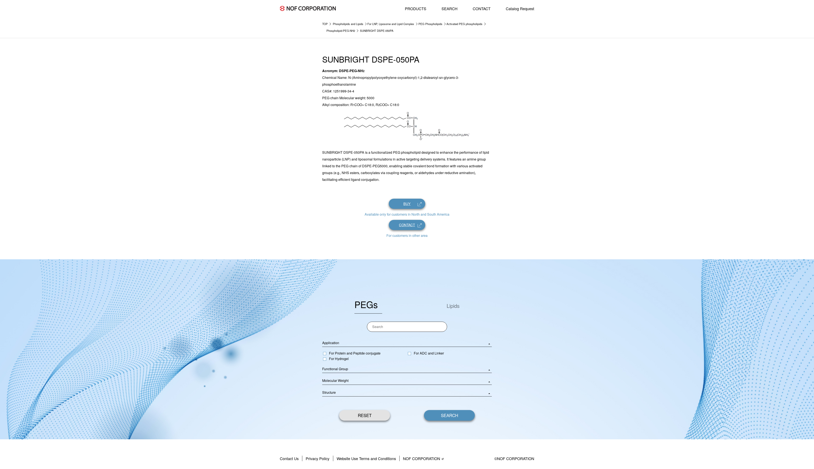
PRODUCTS (415, 8)
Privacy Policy (317, 458)
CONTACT (482, 8)
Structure (329, 392)
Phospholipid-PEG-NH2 (340, 31)
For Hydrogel (339, 358)
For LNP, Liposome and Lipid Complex (390, 24)
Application (330, 342)
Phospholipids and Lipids (348, 24)
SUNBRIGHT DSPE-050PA (376, 31)
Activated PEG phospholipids (464, 24)
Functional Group (335, 368)
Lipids (453, 305)
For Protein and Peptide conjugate (355, 353)
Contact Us (289, 458)
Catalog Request (520, 8)
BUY (407, 203)
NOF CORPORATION (421, 458)
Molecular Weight (335, 380)
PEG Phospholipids (430, 24)
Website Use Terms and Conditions (366, 458)
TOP (325, 24)
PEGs (366, 304)
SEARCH (449, 8)
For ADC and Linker (429, 353)
